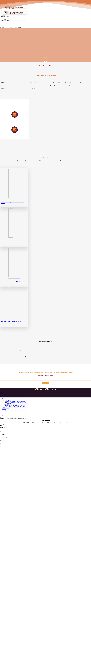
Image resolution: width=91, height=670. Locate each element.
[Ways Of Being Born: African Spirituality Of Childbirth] (45, 335)
